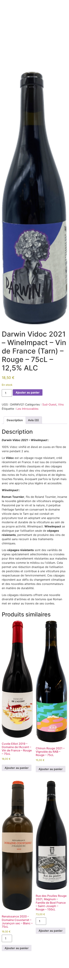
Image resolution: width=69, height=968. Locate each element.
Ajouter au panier (28, 392)
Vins (61, 404)
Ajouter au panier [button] (17, 768)
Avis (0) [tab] (33, 420)
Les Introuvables (27, 408)
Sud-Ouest (49, 404)
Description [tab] (15, 420)
